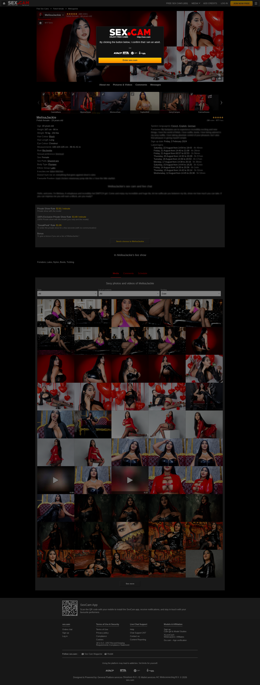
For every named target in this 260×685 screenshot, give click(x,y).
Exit (130, 48)
